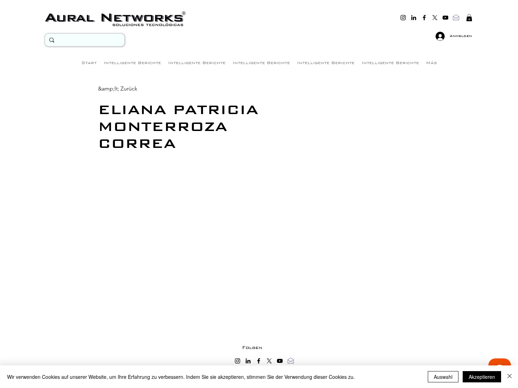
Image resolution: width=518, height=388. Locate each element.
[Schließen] (509, 376)
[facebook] (424, 17)
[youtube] (445, 17)
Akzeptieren (482, 376)
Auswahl (443, 376)
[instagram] (403, 17)
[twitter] (434, 17)
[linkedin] (413, 17)
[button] (469, 17)
